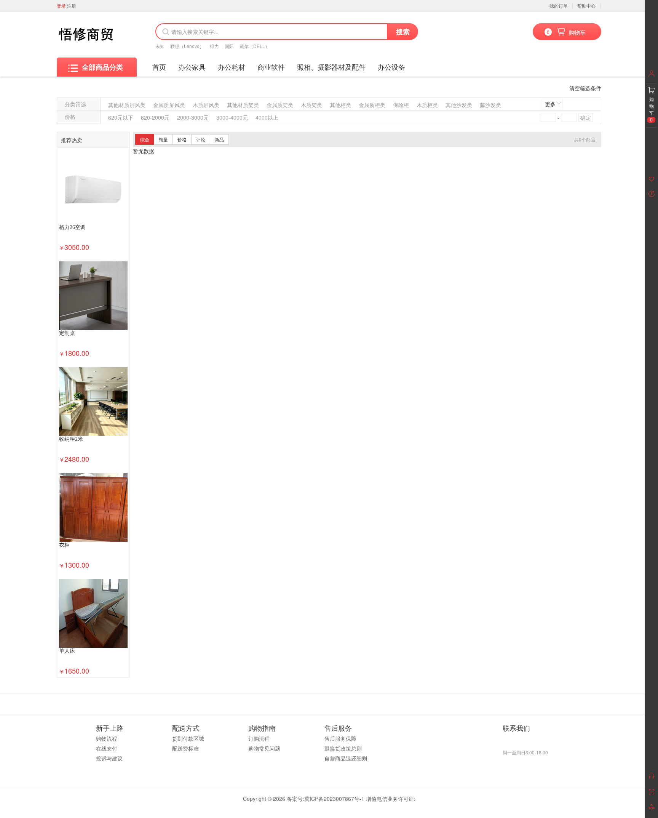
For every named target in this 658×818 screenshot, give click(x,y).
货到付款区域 (188, 738)
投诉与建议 (109, 758)
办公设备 (391, 67)
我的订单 (558, 5)
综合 (144, 139)
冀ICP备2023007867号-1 (334, 798)
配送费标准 (185, 748)
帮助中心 (586, 5)
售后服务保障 (340, 738)
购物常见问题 (264, 748)
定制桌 (67, 333)
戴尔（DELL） (255, 46)
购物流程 (106, 738)
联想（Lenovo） (187, 46)
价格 (182, 139)
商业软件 (271, 67)
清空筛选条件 (585, 88)
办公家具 (192, 67)
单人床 (67, 651)
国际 (229, 46)
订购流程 (259, 738)
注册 (71, 5)
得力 (214, 46)
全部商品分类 (102, 67)
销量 (163, 139)
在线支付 (106, 748)
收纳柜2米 (71, 439)
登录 (61, 5)
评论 (200, 139)
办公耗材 (231, 67)
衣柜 (64, 545)
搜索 (403, 32)
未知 (159, 46)
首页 (159, 67)
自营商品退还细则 (345, 758)
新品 (219, 139)
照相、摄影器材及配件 (331, 67)
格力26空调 (72, 227)
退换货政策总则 (343, 748)
